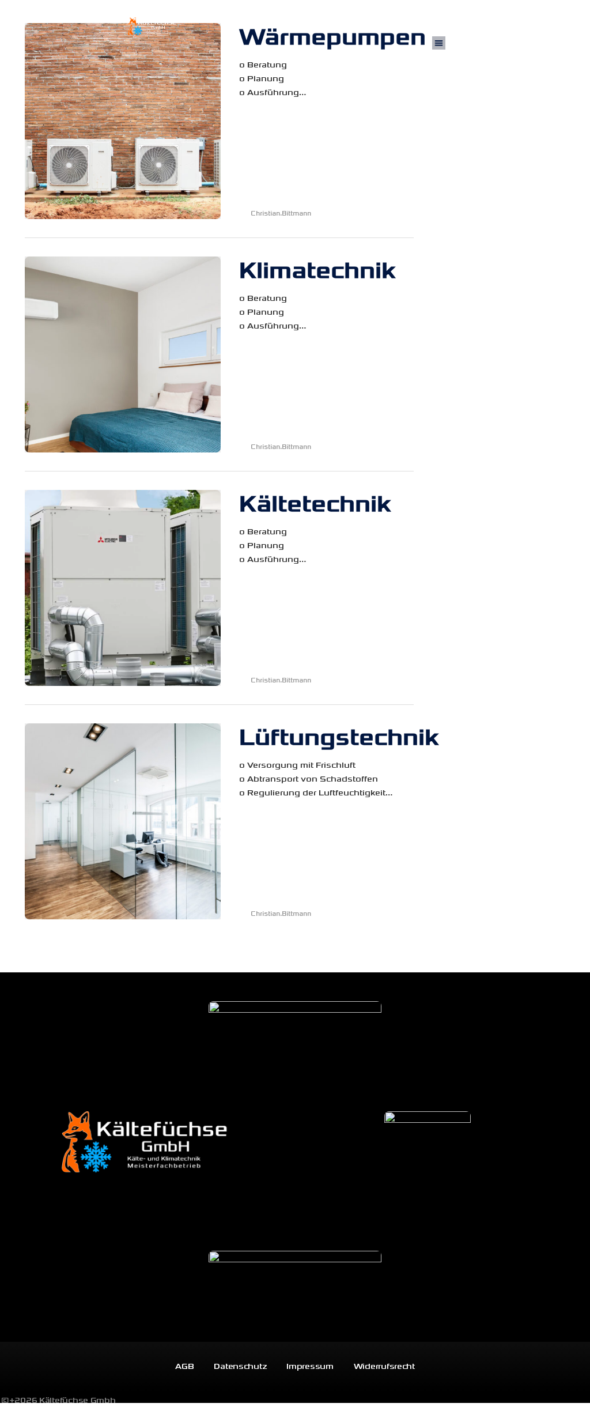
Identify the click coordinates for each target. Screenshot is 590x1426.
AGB (184, 1366)
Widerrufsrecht (384, 1366)
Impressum (309, 1366)
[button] (438, 43)
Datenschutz (240, 1366)
